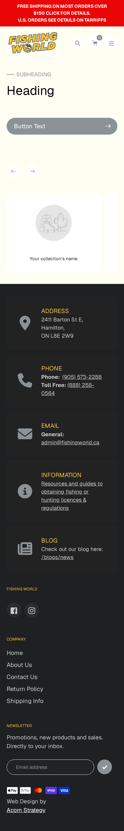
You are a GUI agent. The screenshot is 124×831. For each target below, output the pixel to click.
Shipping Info (25, 701)
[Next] (32, 171)
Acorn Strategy (26, 810)
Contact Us (22, 677)
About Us (19, 665)
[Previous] (13, 171)
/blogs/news (57, 557)
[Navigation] (111, 43)
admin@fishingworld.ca (70, 442)
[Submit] (104, 766)
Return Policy (25, 689)
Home (15, 653)
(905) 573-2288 (82, 376)
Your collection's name (53, 258)
